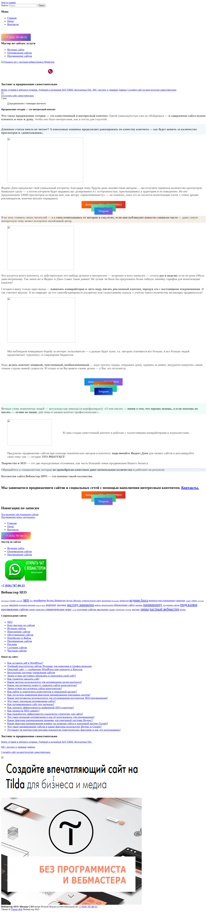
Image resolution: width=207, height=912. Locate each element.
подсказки (188, 604)
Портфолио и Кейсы (19, 637)
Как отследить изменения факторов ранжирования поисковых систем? (48, 694)
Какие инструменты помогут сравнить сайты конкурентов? (42, 685)
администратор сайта (91, 600)
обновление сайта (124, 605)
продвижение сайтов (14, 609)
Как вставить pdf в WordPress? (25, 662)
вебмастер (124, 600)
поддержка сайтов (171, 605)
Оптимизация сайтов (19, 52)
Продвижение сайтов (19, 55)
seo (26, 599)
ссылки (111, 609)
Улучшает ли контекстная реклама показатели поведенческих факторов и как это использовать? (64, 729)
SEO (9, 622)
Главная (12, 17)
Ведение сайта (15, 49)
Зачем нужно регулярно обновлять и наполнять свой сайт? (41, 675)
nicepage (19, 601)
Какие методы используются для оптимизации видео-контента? (44, 682)
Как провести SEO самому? (23, 710)
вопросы (153, 600)
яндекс (183, 609)
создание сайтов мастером (92, 609)
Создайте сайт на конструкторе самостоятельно (151, 90)
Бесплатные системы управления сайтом (31, 672)
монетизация (107, 605)
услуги (128, 609)
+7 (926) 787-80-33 (16, 37)
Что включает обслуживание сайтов (19, 514)
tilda (31, 601)
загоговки (4, 605)
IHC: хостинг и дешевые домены (110, 90)
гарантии (180, 600)
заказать (13, 605)
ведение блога (138, 600)
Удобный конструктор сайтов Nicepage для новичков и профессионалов (49, 666)
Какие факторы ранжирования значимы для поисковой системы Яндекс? (50, 720)
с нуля (74, 610)
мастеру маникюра (80, 605)
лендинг (61, 605)
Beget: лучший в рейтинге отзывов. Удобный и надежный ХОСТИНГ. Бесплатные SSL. (46, 90)
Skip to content (8, 2)
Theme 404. (17, 909)
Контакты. (190, 488)
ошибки (139, 605)
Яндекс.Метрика (73, 600)
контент (51, 605)
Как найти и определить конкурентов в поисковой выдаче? (42, 691)
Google (13, 600)
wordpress (39, 600)
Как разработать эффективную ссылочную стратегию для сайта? (45, 713)
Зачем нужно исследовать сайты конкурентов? (34, 688)
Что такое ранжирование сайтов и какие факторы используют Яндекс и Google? (54, 726)
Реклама (12, 644)
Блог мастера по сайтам (21, 625)
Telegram (103, 211)
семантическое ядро (58, 609)
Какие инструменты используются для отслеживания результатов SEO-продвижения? (57, 697)
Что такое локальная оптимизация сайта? (31, 701)
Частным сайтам (17, 650)
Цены (10, 21)
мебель (98, 605)
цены (145, 609)
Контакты (13, 24)
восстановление (166, 600)
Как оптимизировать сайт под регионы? (30, 704)
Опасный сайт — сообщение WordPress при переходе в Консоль (44, 669)
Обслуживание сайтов (20, 634)
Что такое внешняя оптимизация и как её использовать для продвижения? (50, 717)
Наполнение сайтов (18, 631)
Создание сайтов (17, 647)
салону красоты (36, 609)
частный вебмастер (164, 609)
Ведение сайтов (16, 628)
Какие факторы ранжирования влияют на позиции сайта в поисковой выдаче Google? (57, 723)
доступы (200, 601)
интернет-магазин (27, 605)
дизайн (188, 601)
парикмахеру (152, 605)
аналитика (106, 600)
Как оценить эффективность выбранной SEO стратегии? (40, 707)
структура (119, 609)
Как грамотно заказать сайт (23, 678)
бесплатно (115, 601)
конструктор (40, 605)
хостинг (136, 609)
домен (194, 600)
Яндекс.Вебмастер (56, 600)
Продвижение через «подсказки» (18, 517)
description (5, 601)
